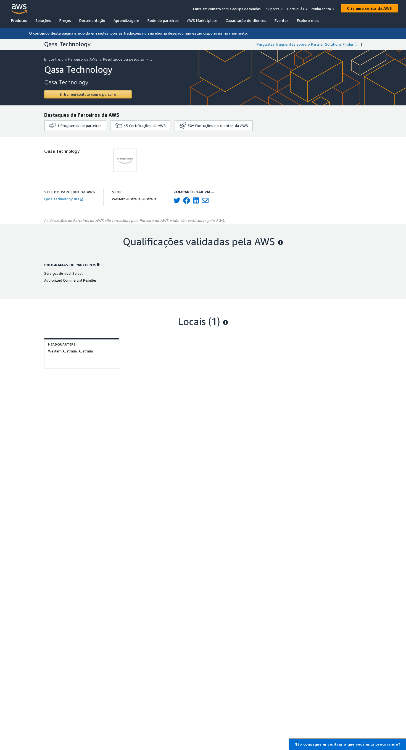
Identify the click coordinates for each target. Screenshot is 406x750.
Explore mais (308, 20)
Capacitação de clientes (246, 20)
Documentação (92, 20)
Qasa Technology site (61, 199)
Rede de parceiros (163, 20)
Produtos (19, 20)
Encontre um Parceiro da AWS (70, 59)
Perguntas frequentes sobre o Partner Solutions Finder (305, 44)
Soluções (43, 20)
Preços (65, 20)
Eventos (282, 20)
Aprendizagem (126, 20)
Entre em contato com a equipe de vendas (227, 9)
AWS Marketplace (202, 20)
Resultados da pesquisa (123, 59)
